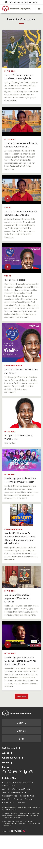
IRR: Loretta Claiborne (15, 279)
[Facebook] (4, 773)
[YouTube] (31, 773)
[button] (39, 8)
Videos (7, 208)
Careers (29, 807)
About (5, 753)
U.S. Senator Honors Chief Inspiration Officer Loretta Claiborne (17, 598)
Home (4, 807)
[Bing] (26, 773)
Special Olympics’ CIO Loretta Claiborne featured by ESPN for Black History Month (20, 660)
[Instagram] (15, 773)
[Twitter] (9, 773)
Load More (21, 696)
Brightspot (17, 817)
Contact (35, 807)
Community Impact (13, 366)
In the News (10, 71)
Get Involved (9, 748)
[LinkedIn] (20, 773)
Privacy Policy (11, 807)
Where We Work (11, 758)
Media (5, 763)
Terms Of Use (21, 807)
